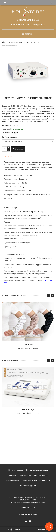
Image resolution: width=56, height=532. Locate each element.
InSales (34, 514)
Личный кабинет (13, 480)
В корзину (19, 149)
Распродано (28, 386)
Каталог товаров (15, 470)
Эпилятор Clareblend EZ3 (28, 413)
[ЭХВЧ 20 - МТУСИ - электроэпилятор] (28, 72)
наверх (43, 529)
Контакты (13, 475)
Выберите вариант (10, 137)
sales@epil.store (38, 502)
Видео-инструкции (28, 485)
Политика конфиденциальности (36, 480)
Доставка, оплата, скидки (36, 470)
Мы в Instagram (41, 475)
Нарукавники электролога (28, 348)
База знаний (25, 475)
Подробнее (29, 321)
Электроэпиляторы (14, 42)
